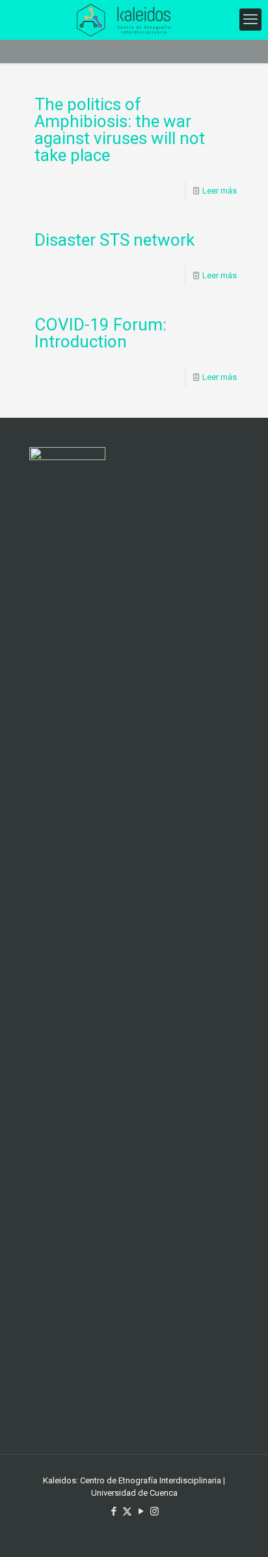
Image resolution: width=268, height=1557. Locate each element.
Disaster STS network (114, 240)
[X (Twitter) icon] (127, 1511)
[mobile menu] (250, 19)
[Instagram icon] (154, 1511)
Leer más (219, 191)
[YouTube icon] (141, 1511)
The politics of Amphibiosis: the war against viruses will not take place (119, 130)
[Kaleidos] (123, 19)
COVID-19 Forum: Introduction (100, 333)
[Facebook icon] (113, 1511)
